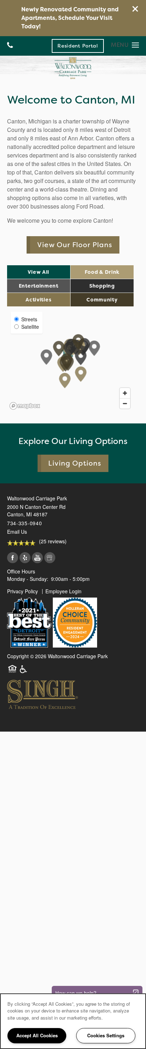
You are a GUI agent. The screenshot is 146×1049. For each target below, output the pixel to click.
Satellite (30, 326)
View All (38, 272)
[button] (135, 8)
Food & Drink (102, 272)
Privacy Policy (22, 591)
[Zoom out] (125, 403)
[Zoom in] (125, 393)
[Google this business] (49, 558)
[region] (73, 1021)
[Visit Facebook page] (12, 558)
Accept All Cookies (37, 1035)
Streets (29, 319)
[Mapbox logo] (24, 406)
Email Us (17, 531)
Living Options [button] (75, 463)
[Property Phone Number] (10, 45)
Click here (56, 26)
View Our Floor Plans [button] (75, 244)
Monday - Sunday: (27, 578)
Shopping (102, 286)
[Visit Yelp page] (24, 558)
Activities (38, 299)
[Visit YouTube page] (37, 558)
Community (101, 299)
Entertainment (38, 286)
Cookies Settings (105, 1035)
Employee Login (63, 591)
